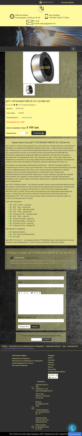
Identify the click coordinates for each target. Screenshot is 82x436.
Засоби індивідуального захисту (22, 363)
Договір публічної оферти (56, 371)
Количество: (11, 133)
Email (20, 282)
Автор (20, 274)
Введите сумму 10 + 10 (27, 317)
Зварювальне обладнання (21, 358)
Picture (40, 293)
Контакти (51, 365)
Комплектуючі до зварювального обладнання (26, 346)
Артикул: (9, 108)
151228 (21, 113)
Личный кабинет (67, 2)
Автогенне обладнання (20, 365)
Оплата (50, 358)
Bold (19, 293)
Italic (22, 293)
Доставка (51, 360)
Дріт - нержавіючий (70, 346)
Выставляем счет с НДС (15, 122)
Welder (4, 346)
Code (34, 293)
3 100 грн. (22, 127)
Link (37, 293)
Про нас (50, 367)
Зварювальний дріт (53, 346)
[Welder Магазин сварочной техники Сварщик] (40, 9)
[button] (75, 434)
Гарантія (51, 362)
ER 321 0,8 (19, 108)
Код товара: (10, 113)
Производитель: (12, 117)
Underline (25, 293)
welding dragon (27, 117)
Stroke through (27, 293)
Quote (32, 293)
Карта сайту (52, 369)
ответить (13, 266)
